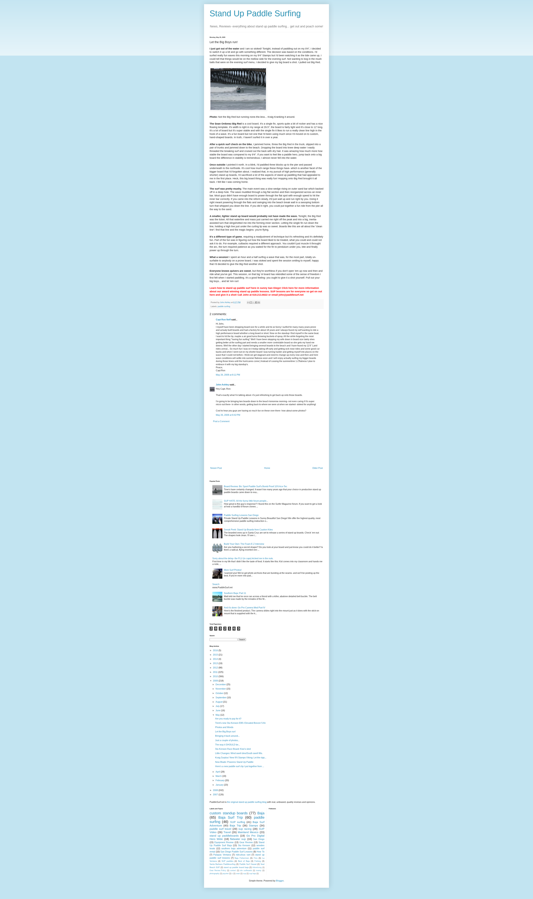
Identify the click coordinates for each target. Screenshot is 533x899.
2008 (215, 790)
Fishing (257, 861)
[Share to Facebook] (256, 302)
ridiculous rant (243, 855)
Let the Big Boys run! (225, 731)
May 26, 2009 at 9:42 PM (228, 415)
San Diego (258, 839)
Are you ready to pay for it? (228, 718)
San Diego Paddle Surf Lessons (236, 851)
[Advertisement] (266, 444)
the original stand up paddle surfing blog (246, 802)
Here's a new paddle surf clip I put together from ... (239, 766)
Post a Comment (221, 421)
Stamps (253, 825)
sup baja (252, 873)
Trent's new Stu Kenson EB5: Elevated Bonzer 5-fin (240, 723)
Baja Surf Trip (230, 817)
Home (267, 468)
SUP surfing (237, 822)
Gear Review (246, 842)
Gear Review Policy (218, 870)
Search (215, 584)
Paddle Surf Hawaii (248, 864)
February (220, 780)
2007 (215, 794)
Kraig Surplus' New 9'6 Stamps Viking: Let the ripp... (240, 757)
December (221, 684)
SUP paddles (227, 861)
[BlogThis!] (251, 302)
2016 (215, 650)
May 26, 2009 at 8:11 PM (228, 375)
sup (244, 873)
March (219, 776)
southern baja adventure (234, 848)
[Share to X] (253, 302)
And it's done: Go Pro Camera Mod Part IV (244, 607)
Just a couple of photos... (227, 740)
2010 (215, 676)
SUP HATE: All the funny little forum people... (246, 501)
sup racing (245, 828)
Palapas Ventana (222, 855)
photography (214, 873)
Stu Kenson (244, 845)
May (218, 715)
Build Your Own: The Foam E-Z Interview (244, 544)
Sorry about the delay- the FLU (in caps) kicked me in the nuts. (242, 558)
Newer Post (216, 468)
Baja (260, 813)
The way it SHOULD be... (227, 744)
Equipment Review (224, 842)
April (218, 772)
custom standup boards (229, 813)
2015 (215, 655)
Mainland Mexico (248, 832)
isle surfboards (246, 870)
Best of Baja (244, 861)
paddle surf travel (220, 828)
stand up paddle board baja (236, 867)
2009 (215, 681)
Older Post (317, 468)
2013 (215, 663)
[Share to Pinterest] (258, 302)
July (218, 706)
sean (238, 873)
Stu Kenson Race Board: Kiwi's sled (233, 749)
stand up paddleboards (224, 835)
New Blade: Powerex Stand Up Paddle (234, 762)
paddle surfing (224, 306)
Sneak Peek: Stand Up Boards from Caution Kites (248, 529)
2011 (215, 672)
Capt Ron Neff (223, 319)
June (218, 710)
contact (233, 870)
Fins (255, 858)
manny (258, 870)
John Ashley (222, 384)
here (291, 288)
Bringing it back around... (227, 736)
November (221, 689)
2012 (215, 667)
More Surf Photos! (233, 570)
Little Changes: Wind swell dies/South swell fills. (239, 753)
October (220, 693)
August (219, 702)
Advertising (257, 867)
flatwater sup (238, 839)
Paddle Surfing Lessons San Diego (241, 515)
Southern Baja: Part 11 (235, 593)
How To (260, 851)
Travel (227, 832)
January (220, 785)
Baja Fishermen (242, 858)
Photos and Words (224, 727)
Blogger (280, 881)
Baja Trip (235, 825)
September (221, 697)
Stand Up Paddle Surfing (255, 13)
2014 (215, 659)
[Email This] (248, 302)
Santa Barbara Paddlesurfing (222, 864)
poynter (226, 873)
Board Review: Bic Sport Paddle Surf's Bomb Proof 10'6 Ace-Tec (255, 486)
